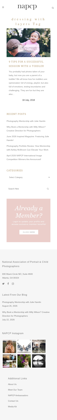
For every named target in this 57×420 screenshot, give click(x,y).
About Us (12, 384)
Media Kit (12, 406)
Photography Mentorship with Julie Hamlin (26, 121)
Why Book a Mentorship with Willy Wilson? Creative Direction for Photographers (26, 314)
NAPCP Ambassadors (18, 395)
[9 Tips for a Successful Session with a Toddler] (28, 42)
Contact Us (13, 401)
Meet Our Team (15, 390)
